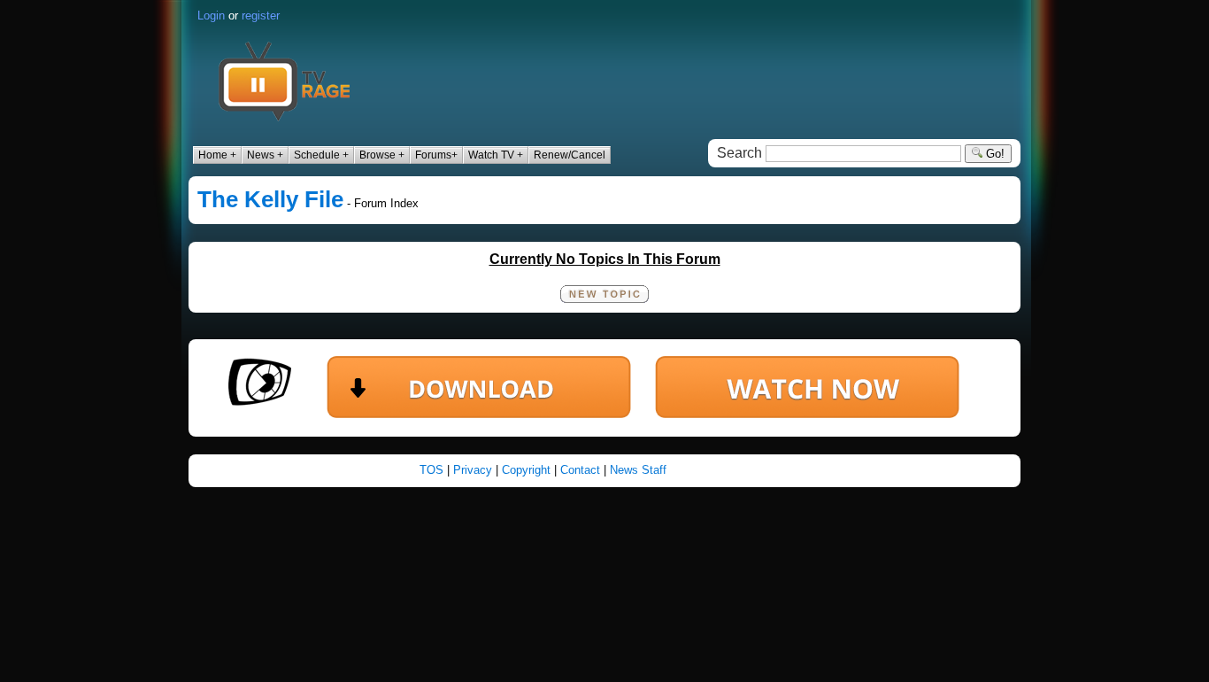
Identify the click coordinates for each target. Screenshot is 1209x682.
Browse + (381, 155)
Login (211, 15)
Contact (580, 470)
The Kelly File (270, 199)
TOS (431, 470)
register (261, 15)
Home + (217, 155)
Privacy (472, 470)
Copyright (526, 470)
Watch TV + (495, 155)
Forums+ (436, 155)
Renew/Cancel (569, 155)
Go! (993, 153)
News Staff (638, 470)
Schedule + (321, 155)
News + (265, 155)
